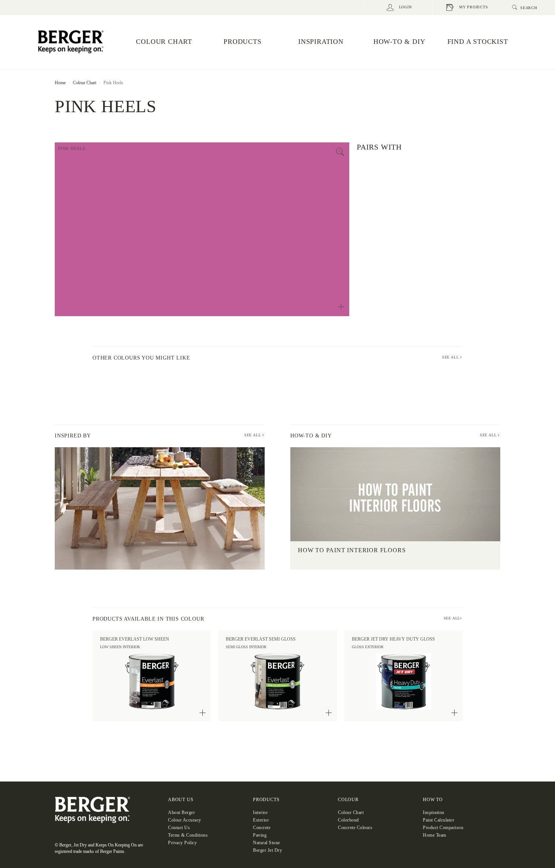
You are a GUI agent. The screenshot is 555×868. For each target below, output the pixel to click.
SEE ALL (451, 357)
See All (253, 435)
